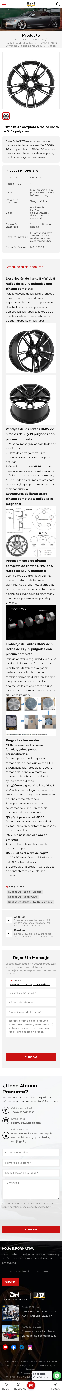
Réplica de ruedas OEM (22, 896)
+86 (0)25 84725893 (22, 1112)
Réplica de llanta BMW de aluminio (30, 901)
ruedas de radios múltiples (24, 891)
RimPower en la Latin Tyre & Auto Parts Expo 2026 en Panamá (39, 1314)
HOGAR (39, 39)
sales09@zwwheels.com (26, 1122)
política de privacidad (26, 1377)
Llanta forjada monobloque (21, 43)
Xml (8, 1377)
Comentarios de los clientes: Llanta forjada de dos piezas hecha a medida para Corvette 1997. (40, 1334)
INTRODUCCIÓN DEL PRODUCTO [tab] (24, 267)
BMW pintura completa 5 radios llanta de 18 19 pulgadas (31, 984)
